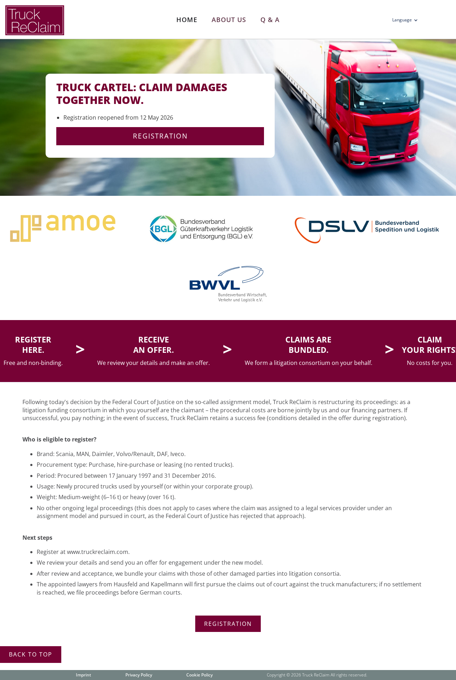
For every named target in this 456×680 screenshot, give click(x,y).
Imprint (83, 675)
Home (186, 19)
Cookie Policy (199, 675)
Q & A (270, 19)
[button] (407, 21)
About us (229, 19)
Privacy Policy (138, 675)
